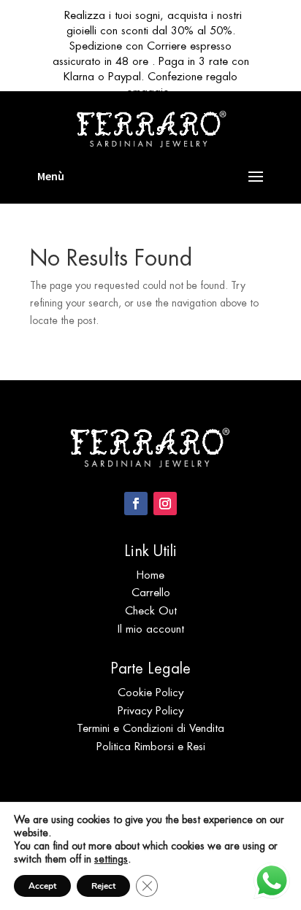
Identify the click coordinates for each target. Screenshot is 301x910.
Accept (42, 886)
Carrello (151, 592)
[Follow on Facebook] (136, 503)
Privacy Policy (150, 710)
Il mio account (151, 629)
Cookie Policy (150, 692)
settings (111, 858)
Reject (103, 886)
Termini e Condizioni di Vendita (150, 728)
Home (150, 575)
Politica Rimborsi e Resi (150, 746)
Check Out (151, 610)
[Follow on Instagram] (165, 503)
